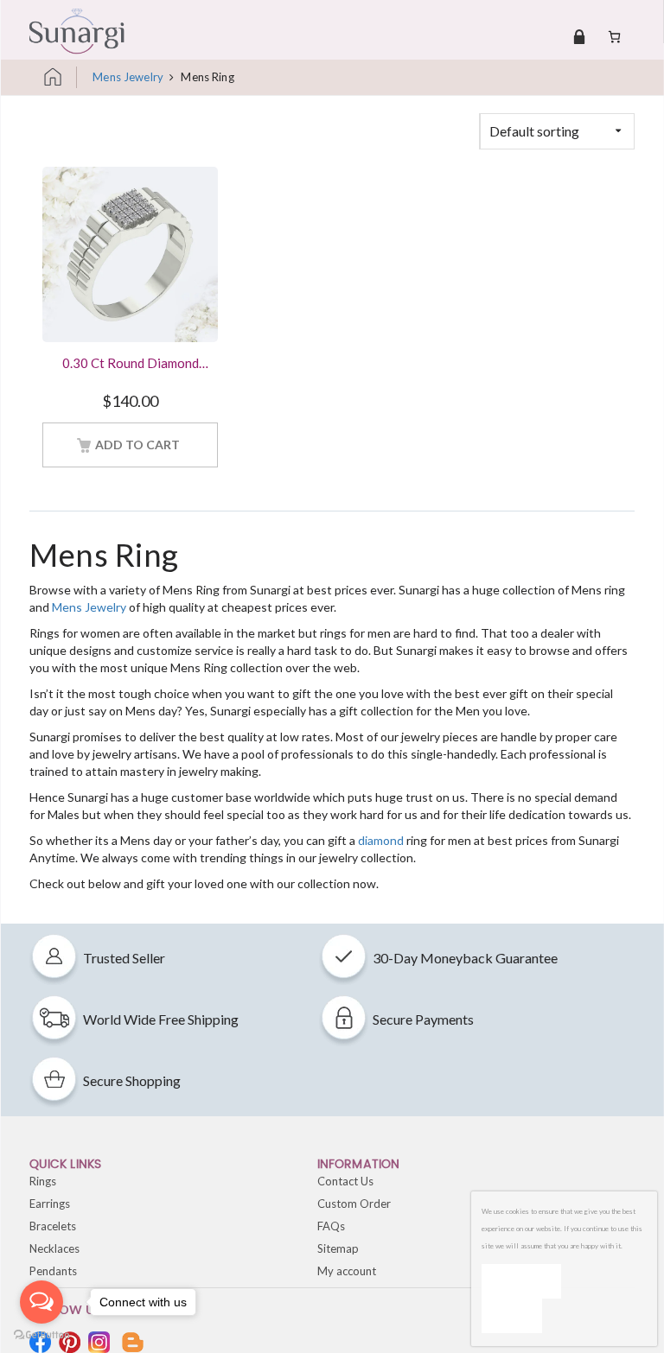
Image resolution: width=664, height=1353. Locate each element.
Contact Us (345, 1181)
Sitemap (338, 1248)
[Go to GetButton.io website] (41, 1335)
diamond (381, 840)
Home (59, 77)
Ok (521, 1281)
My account (346, 1271)
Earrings (49, 1203)
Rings (42, 1181)
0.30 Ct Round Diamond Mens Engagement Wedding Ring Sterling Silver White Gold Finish (130, 364)
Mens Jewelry (128, 77)
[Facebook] (40, 1342)
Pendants (53, 1271)
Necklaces (54, 1248)
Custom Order (354, 1203)
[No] (512, 1316)
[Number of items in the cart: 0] (614, 36)
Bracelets (52, 1226)
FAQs (331, 1226)
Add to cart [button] (137, 444)
